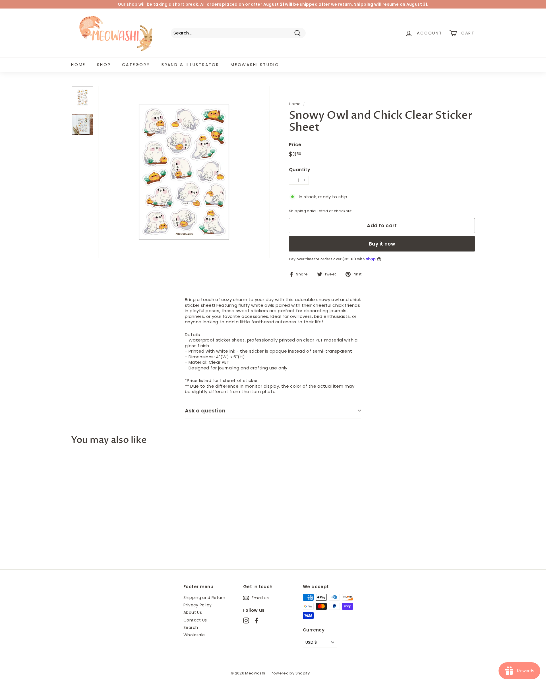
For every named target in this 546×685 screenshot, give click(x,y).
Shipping (297, 210)
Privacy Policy (197, 605)
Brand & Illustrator (190, 65)
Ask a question (205, 410)
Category (136, 65)
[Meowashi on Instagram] (246, 620)
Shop (104, 65)
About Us (192, 612)
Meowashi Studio (255, 65)
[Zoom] (184, 172)
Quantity (299, 170)
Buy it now (382, 243)
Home (78, 65)
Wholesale (194, 635)
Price (295, 145)
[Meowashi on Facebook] (256, 620)
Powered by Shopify (290, 673)
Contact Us (195, 620)
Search (190, 627)
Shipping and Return (204, 597)
